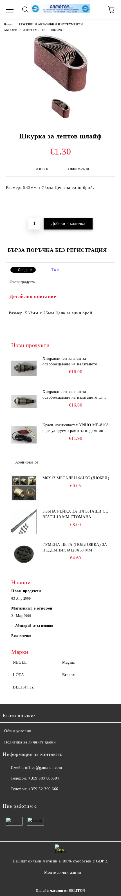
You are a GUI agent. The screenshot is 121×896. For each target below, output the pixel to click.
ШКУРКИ (57, 30)
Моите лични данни (62, 872)
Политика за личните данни (30, 742)
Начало (8, 24)
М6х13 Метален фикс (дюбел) (75, 478)
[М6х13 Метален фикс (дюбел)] (24, 488)
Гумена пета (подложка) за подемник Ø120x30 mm (74, 547)
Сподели (25, 270)
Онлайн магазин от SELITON (60, 891)
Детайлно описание (33, 296)
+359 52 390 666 (43, 789)
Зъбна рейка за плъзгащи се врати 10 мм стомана (75, 514)
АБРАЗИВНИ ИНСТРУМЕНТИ (25, 30)
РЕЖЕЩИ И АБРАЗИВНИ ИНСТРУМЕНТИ (51, 24)
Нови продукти (26, 591)
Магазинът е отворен (31, 608)
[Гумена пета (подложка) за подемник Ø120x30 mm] (24, 554)
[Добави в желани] (111, 208)
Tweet (56, 270)
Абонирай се (26, 462)
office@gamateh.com (43, 767)
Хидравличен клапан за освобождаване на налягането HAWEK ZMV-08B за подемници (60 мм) (73, 361)
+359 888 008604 (43, 778)
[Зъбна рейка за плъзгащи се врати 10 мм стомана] (24, 521)
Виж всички (21, 636)
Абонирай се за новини (34, 626)
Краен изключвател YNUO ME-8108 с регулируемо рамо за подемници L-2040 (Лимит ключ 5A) (75, 428)
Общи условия (17, 731)
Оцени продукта (22, 282)
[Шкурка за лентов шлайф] (61, 90)
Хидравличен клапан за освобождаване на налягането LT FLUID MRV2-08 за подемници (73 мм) (74, 395)
